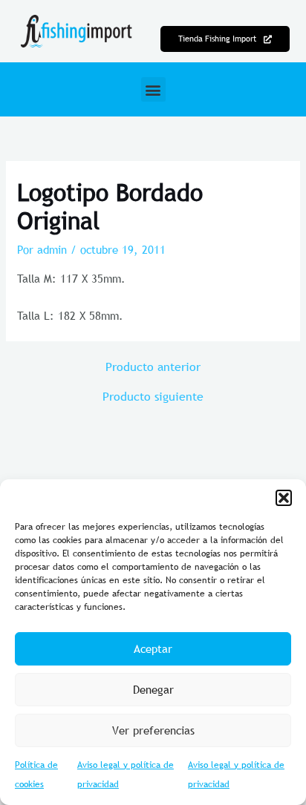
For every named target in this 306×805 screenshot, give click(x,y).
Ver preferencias (153, 730)
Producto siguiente (153, 396)
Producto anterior (153, 366)
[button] (283, 497)
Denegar (153, 689)
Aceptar (153, 648)
